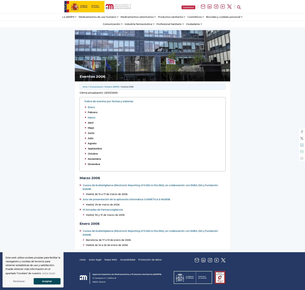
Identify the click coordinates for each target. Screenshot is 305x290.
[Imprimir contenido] (302, 158)
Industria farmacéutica (138, 24)
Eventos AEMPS (112, 87)
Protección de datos (150, 259)
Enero (91, 107)
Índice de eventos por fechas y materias (109, 101)
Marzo (91, 117)
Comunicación (111, 24)
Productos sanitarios (170, 17)
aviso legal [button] (48, 273)
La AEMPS (68, 17)
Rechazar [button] (19, 281)
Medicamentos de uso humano (97, 17)
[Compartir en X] (302, 138)
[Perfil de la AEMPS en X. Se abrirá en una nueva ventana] (229, 7)
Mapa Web (110, 259)
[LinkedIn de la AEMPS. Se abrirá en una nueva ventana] (209, 7)
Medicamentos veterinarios (137, 17)
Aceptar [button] (47, 281)
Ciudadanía (193, 24)
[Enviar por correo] (302, 151)
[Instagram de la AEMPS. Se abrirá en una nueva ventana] (216, 7)
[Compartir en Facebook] (302, 132)
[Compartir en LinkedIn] (302, 145)
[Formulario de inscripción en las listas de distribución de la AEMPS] (203, 7)
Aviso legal (95, 259)
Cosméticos (194, 17)
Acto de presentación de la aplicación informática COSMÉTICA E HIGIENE (126, 199)
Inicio (85, 87)
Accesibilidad (127, 259)
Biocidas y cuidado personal (223, 17)
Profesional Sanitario (169, 24)
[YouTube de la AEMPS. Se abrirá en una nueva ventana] (222, 7)
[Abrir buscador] (239, 7)
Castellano (188, 7)
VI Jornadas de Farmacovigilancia (103, 209)
